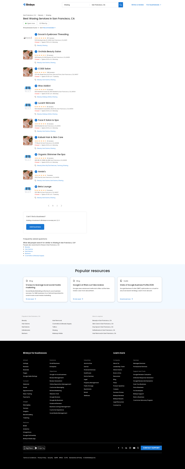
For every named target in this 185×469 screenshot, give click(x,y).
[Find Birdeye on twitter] (122, 448)
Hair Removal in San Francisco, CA (104, 333)
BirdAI (25, 426)
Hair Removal (57, 320)
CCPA (66, 458)
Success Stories (118, 392)
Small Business (55, 363)
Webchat (26, 384)
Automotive (88, 363)
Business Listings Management (60, 407)
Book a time (117, 373)
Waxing (44, 45)
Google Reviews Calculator (142, 374)
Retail (86, 392)
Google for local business (58, 374)
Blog (114, 379)
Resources (116, 376)
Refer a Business (138, 397)
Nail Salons (54, 180)
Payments (26, 397)
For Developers (138, 390)
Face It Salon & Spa (48, 120)
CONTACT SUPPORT (151, 448)
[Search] (121, 4)
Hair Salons (46, 62)
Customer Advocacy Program (143, 400)
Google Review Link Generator (143, 381)
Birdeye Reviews (118, 395)
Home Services (89, 376)
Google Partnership (29, 435)
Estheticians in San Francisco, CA (103, 330)
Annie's (42, 171)
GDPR (56, 458)
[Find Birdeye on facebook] (118, 448)
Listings (25, 363)
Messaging (26, 405)
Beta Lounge (44, 186)
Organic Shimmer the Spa (51, 154)
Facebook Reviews (56, 403)
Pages (25, 373)
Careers (116, 389)
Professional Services (140, 366)
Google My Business (56, 400)
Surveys (25, 408)
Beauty (40, 15)
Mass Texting (27, 394)
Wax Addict (44, 85)
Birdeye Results (118, 399)
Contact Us (117, 405)
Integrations (27, 432)
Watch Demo (117, 370)
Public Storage (88, 386)
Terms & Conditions (29, 458)
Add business (35, 227)
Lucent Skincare (46, 103)
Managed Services (139, 363)
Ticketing (26, 418)
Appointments (28, 390)
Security (50, 458)
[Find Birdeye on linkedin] (126, 448)
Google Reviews (55, 397)
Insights (25, 411)
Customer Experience (57, 410)
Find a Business (138, 387)
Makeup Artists (47, 97)
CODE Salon (44, 68)
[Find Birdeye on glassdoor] (138, 448)
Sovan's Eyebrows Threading (53, 34)
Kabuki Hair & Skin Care (50, 137)
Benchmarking (28, 415)
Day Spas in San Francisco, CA (102, 327)
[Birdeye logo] (29, 4)
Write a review (137, 5)
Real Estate (87, 389)
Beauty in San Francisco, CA (102, 320)
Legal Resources (118, 402)
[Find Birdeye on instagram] (130, 448)
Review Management (57, 378)
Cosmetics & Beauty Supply (34, 256)
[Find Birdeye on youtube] (134, 448)
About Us (116, 363)
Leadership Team (119, 366)
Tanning (60, 165)
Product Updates (118, 386)
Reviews (25, 366)
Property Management (91, 383)
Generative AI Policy (75, 458)
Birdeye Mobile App (29, 439)
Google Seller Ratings (30, 376)
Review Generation (56, 381)
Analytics (26, 429)
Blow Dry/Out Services (49, 165)
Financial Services (89, 370)
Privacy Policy (42, 458)
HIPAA (61, 458)
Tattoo (54, 327)
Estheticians (26, 330)
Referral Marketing (56, 390)
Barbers (28, 253)
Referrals (26, 370)
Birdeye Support (138, 394)
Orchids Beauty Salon (49, 51)
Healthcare (87, 373)
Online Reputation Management (60, 384)
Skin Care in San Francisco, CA (102, 324)
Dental (86, 366)
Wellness (87, 395)
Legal (85, 379)
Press (115, 383)
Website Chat (54, 394)
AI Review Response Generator (143, 378)
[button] (61, 205)
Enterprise (53, 366)
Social (25, 387)
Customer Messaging (57, 387)
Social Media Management (58, 413)
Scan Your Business (139, 384)
